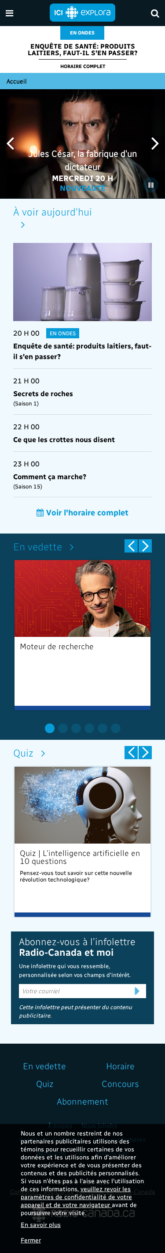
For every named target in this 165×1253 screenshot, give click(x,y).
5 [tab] (102, 728)
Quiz (23, 752)
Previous (10, 143)
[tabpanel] (82, 635)
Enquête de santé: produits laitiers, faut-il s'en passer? (83, 49)
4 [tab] (89, 728)
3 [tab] (76, 728)
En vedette (37, 546)
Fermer (31, 1240)
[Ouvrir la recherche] (155, 13)
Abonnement (82, 1101)
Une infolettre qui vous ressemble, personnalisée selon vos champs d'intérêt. (75, 970)
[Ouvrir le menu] (9, 13)
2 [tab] (63, 728)
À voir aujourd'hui (52, 211)
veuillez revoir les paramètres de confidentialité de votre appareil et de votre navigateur (76, 1196)
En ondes (82, 32)
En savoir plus (41, 1224)
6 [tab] (116, 728)
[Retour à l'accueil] (83, 12)
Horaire (120, 1065)
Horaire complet (82, 66)
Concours (120, 1083)
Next (155, 143)
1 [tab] (50, 728)
